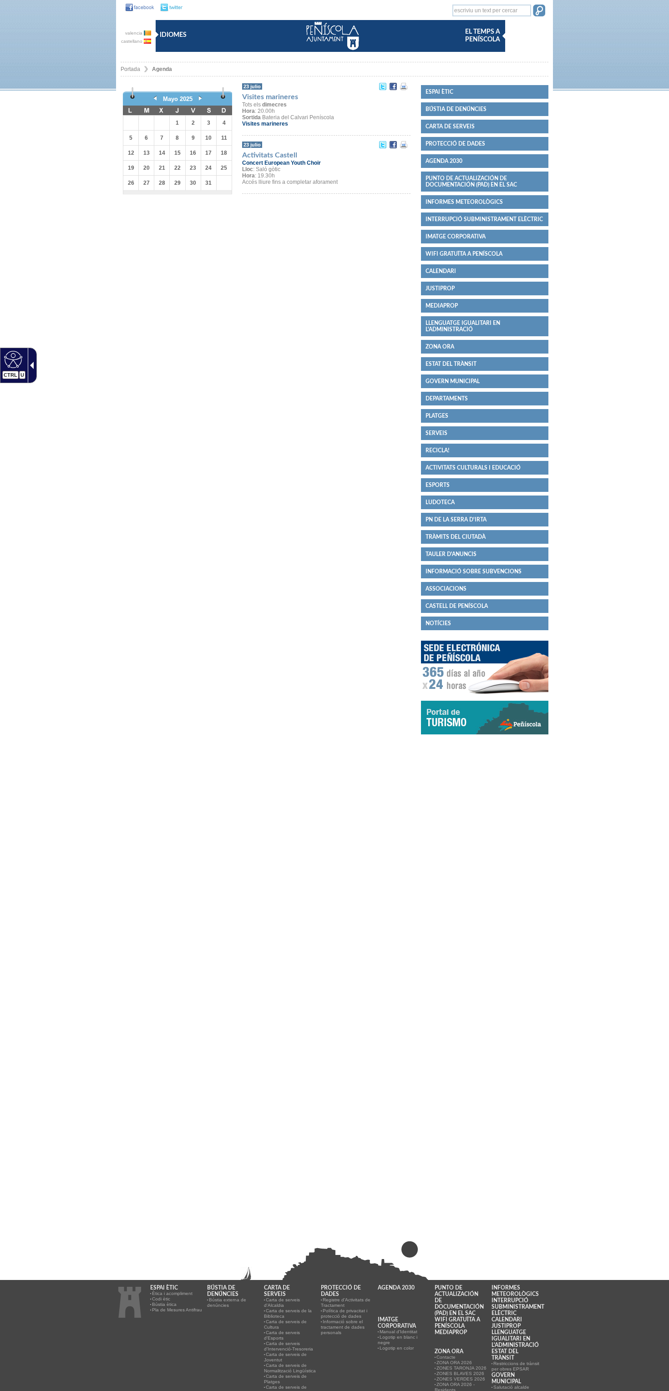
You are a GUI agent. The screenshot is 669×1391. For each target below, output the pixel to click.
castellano (132, 41)
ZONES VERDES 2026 (460, 1378)
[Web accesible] (12, 359)
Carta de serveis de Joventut (285, 1357)
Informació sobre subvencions (474, 571)
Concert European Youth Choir (281, 163)
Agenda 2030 (444, 161)
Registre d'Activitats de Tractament (345, 1302)
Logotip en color (397, 1348)
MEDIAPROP (442, 306)
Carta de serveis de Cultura (285, 1324)
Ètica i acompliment (172, 1293)
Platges (437, 416)
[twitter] (169, 8)
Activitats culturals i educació (473, 467)
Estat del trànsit (451, 364)
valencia (134, 32)
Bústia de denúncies (456, 109)
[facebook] (137, 8)
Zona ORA (440, 346)
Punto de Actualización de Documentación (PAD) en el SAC (471, 181)
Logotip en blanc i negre (397, 1340)
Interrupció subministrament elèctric (484, 219)
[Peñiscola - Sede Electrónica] (484, 697)
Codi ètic (161, 1298)
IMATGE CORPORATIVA (456, 236)
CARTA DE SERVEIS (450, 126)
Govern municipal (453, 381)
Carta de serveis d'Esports (282, 1335)
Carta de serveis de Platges (285, 1379)
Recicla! (437, 450)
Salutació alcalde (511, 1387)
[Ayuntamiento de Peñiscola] (331, 51)
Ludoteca (440, 502)
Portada (130, 69)
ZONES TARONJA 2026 (461, 1368)
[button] (539, 11)
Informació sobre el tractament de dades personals (343, 1327)
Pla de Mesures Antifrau (177, 1309)
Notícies (438, 623)
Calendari (441, 271)
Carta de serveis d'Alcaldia (282, 1302)
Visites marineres (265, 124)
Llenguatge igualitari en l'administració (463, 326)
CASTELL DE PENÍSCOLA (457, 606)
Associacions (446, 589)
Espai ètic (439, 92)
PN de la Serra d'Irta (456, 519)
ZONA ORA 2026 (454, 1362)
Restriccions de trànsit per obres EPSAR (515, 1366)
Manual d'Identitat (398, 1331)
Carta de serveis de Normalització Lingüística (290, 1368)
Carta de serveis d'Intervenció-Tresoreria (288, 1346)
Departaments (447, 398)
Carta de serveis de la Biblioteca (288, 1313)
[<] (155, 99)
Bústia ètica (164, 1304)
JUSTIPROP (440, 288)
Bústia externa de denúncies (226, 1302)
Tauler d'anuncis (451, 554)
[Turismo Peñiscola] (484, 738)
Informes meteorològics (464, 202)
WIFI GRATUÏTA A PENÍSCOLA (464, 254)
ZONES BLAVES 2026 (460, 1373)
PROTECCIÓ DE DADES (455, 144)
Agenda (162, 69)
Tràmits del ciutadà (456, 537)
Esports (438, 485)
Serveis (436, 433)
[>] (200, 99)
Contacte (446, 1357)
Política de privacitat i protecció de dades (344, 1313)
